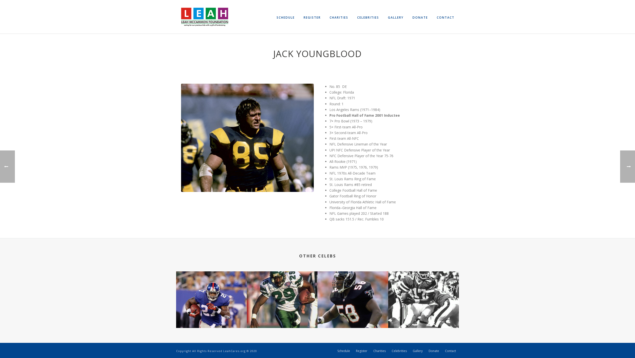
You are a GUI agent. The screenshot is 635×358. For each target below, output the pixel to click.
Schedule (286, 17)
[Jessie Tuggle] (353, 291)
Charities (339, 17)
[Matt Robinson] (423, 291)
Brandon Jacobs (211, 314)
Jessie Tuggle (353, 314)
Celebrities (368, 17)
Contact (445, 17)
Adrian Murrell (282, 314)
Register (312, 17)
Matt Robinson (424, 314)
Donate (420, 17)
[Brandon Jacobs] (211, 291)
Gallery (396, 17)
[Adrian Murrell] (282, 291)
